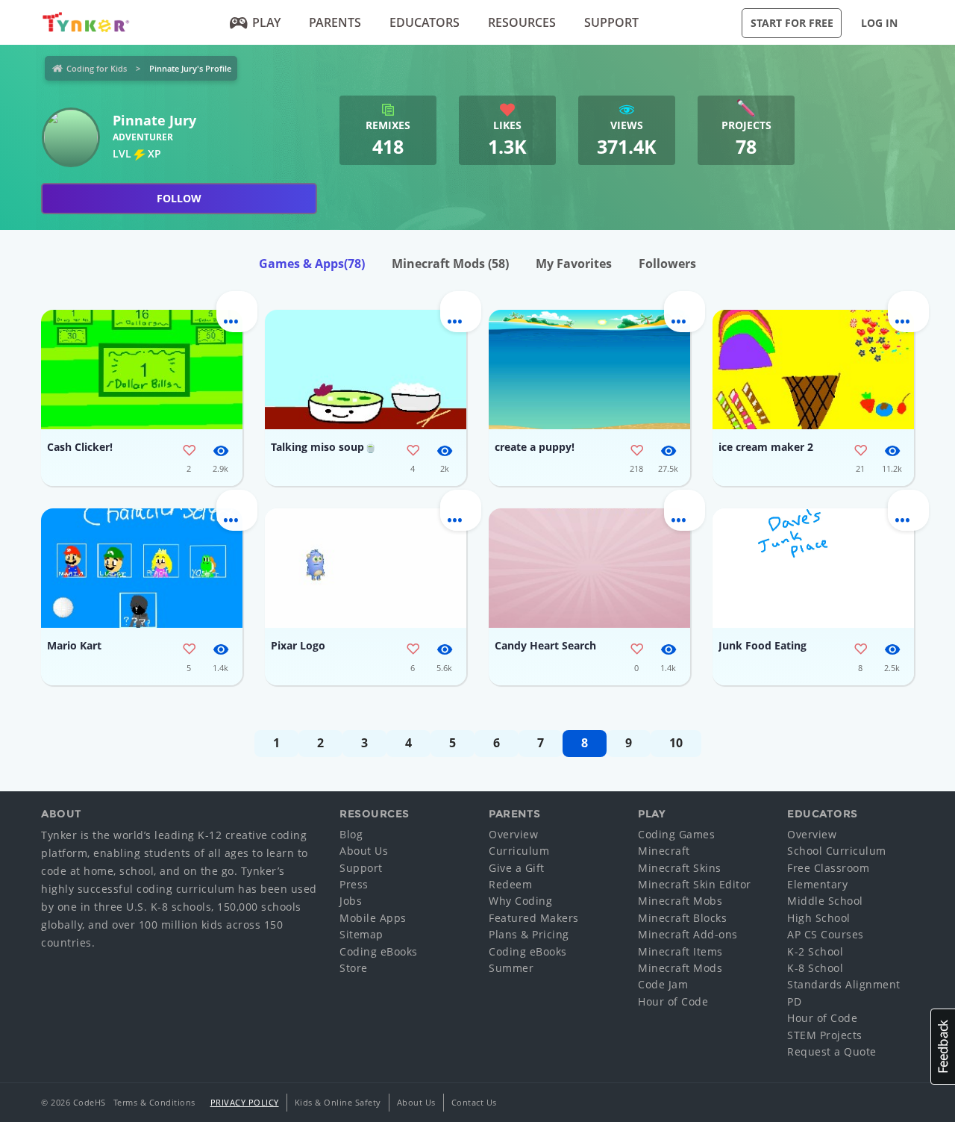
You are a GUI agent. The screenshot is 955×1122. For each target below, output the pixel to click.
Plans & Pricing (529, 934)
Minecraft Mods (450, 263)
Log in (879, 23)
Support (611, 22)
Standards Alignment (844, 984)
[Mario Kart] (141, 568)
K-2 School (815, 951)
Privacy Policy (244, 1102)
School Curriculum (836, 851)
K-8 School (815, 968)
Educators (424, 22)
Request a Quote (832, 1051)
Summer (511, 968)
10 (676, 743)
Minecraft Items (680, 951)
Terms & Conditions (154, 1102)
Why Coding (520, 901)
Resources (522, 22)
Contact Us (474, 1102)
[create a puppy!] (589, 369)
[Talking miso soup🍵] (365, 369)
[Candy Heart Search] (589, 568)
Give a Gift (517, 868)
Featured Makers (534, 918)
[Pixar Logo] (365, 568)
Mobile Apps (373, 918)
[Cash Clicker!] (141, 369)
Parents (335, 22)
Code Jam (663, 984)
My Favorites (574, 263)
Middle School (825, 901)
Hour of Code (673, 1001)
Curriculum (519, 851)
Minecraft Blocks (682, 918)
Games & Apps (312, 263)
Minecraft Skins (679, 868)
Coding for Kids (96, 68)
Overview (513, 834)
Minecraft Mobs (680, 901)
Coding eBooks (378, 951)
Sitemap (361, 934)
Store (353, 968)
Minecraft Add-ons (688, 934)
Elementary (817, 884)
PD (794, 1001)
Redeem (510, 884)
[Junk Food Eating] (813, 568)
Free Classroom (828, 868)
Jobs (350, 901)
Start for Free (792, 23)
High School (819, 918)
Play (266, 22)
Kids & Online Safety (338, 1102)
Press (354, 884)
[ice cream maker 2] (813, 369)
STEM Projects (824, 1035)
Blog (351, 834)
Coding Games (676, 834)
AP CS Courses (825, 934)
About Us (363, 851)
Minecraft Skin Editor (694, 884)
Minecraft (664, 851)
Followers (667, 263)
